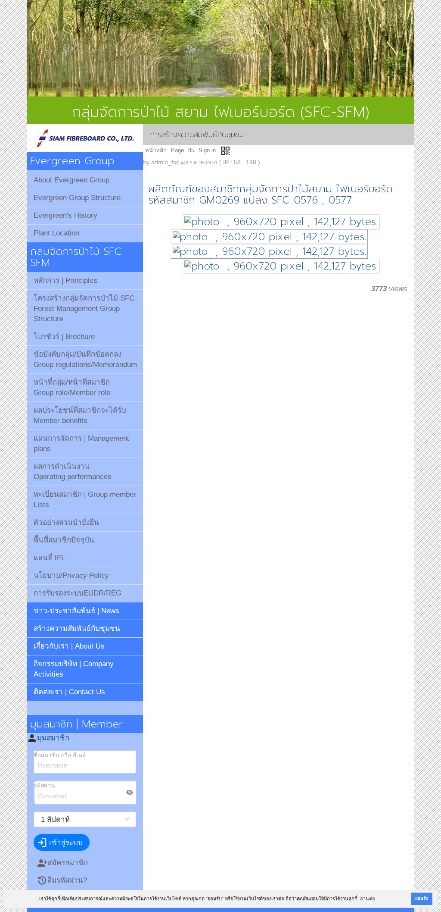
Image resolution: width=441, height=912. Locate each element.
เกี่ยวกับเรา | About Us (69, 646)
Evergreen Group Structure (77, 198)
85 (191, 150)
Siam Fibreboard (85, 138)
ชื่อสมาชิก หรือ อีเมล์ (60, 755)
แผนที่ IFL (49, 558)
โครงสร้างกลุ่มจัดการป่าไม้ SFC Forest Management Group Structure (84, 308)
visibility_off (129, 792)
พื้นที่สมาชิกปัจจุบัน (64, 540)
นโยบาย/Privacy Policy (71, 575)
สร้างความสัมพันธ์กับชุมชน (77, 628)
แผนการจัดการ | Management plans (81, 443)
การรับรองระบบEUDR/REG (77, 593)
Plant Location (56, 233)
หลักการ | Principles (65, 280)
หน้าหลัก (156, 150)
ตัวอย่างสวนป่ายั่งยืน (66, 522)
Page (177, 150)
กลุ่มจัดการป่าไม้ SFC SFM (76, 257)
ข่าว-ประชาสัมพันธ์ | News (76, 611)
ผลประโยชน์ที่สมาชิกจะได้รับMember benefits (80, 415)
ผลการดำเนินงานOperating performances (73, 471)
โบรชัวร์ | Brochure (64, 336)
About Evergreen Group (71, 180)
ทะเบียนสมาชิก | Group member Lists (85, 499)
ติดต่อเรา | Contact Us (69, 692)
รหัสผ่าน (44, 785)
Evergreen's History (65, 215)
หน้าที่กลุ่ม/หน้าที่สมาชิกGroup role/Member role (72, 387)
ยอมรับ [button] (421, 898)
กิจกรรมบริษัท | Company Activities (74, 669)
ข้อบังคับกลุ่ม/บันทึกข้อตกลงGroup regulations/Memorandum (85, 359)
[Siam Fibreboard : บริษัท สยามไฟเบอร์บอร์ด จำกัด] (220, 48)
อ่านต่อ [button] (367, 898)
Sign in (207, 150)
